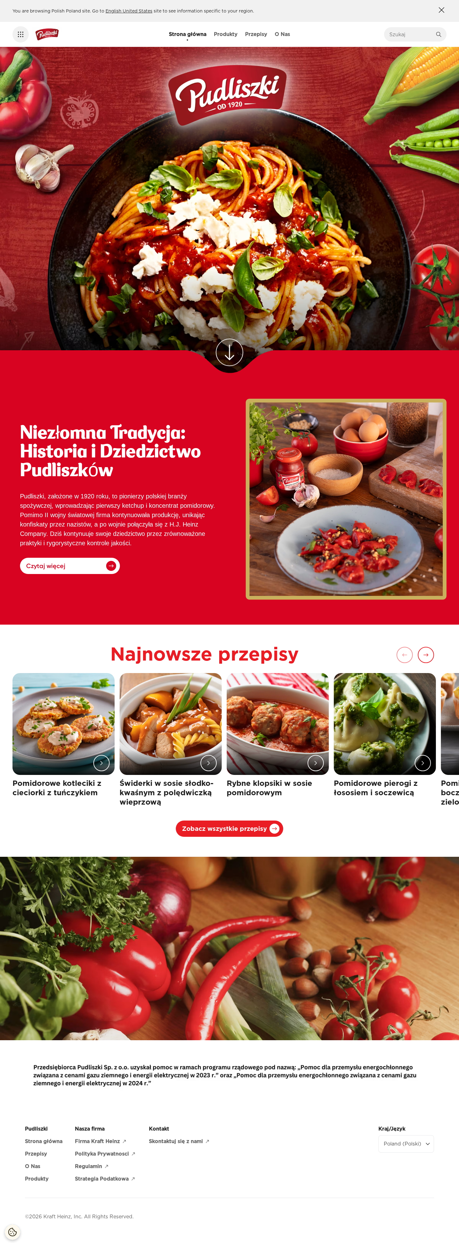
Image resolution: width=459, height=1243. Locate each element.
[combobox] (410, 34)
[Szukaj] (439, 34)
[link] (229, 346)
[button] (20, 34)
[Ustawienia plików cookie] (12, 1232)
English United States (129, 10)
